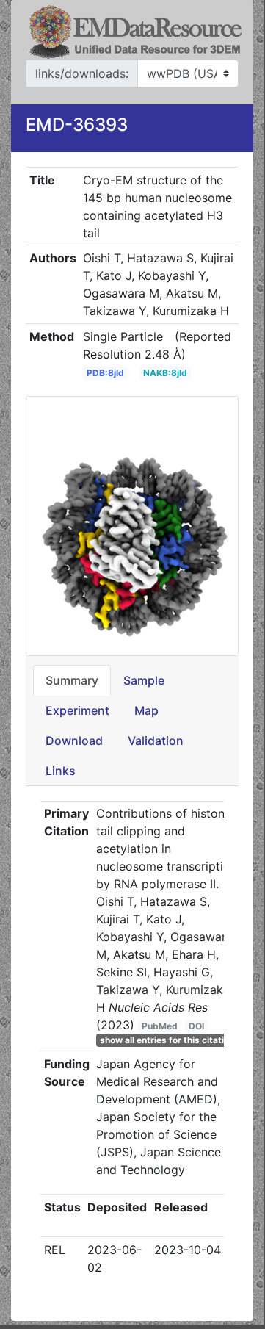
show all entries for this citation (167, 1039)
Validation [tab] (156, 740)
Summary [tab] (72, 680)
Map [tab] (146, 710)
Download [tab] (74, 740)
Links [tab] (61, 770)
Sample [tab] (143, 680)
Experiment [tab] (77, 710)
